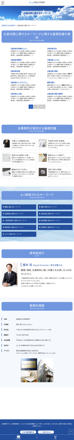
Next (42, 107)
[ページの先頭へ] (71, 431)
